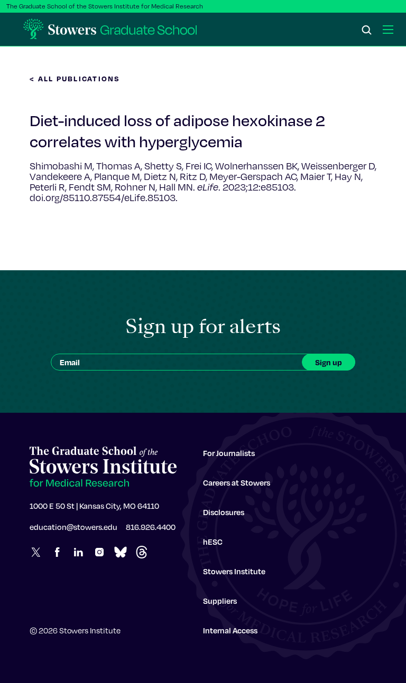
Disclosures (223, 512)
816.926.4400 (151, 527)
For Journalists (229, 453)
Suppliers (220, 600)
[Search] (366, 30)
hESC (213, 541)
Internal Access (230, 630)
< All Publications (75, 78)
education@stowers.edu (73, 527)
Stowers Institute (234, 571)
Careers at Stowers (236, 482)
